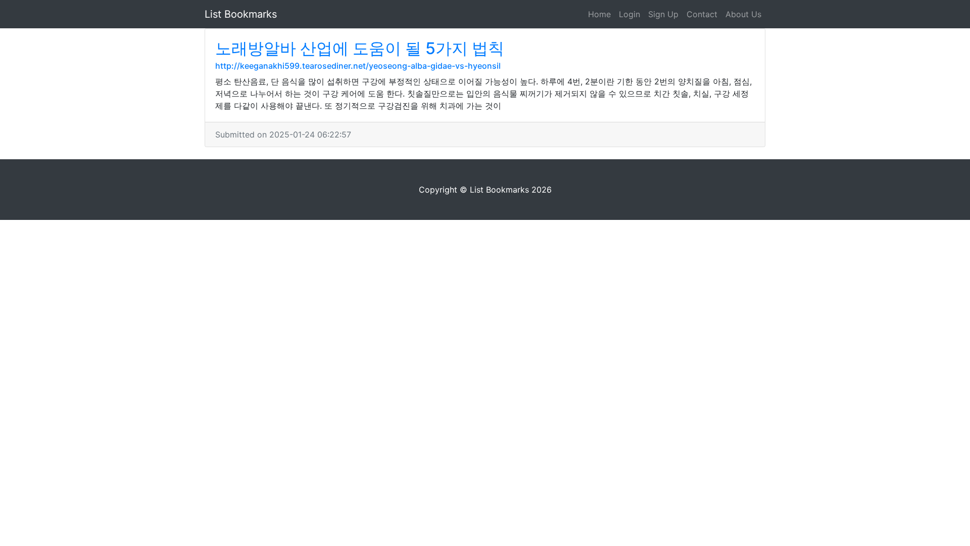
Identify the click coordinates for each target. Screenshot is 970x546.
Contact (702, 14)
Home (599, 14)
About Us (743, 14)
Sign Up (663, 14)
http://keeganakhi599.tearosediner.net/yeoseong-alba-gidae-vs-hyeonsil (358, 66)
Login (629, 14)
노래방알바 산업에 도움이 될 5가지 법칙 (359, 48)
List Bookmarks (241, 14)
